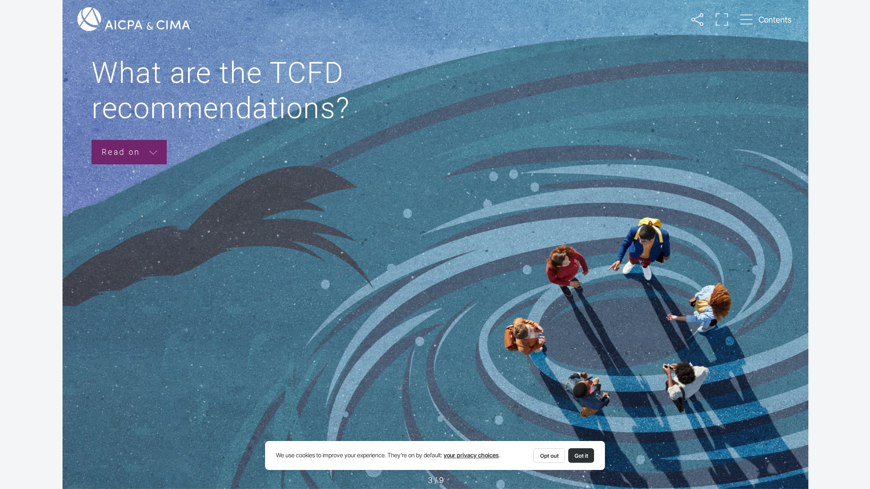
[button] (697, 19)
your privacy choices (471, 455)
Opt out (549, 455)
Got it (581, 455)
